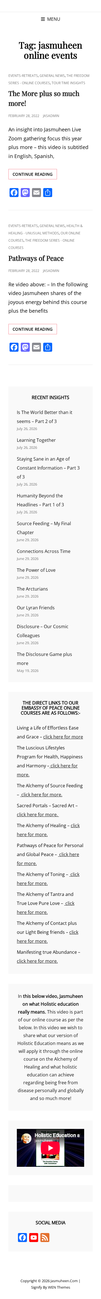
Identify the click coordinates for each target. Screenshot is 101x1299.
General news (52, 75)
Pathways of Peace (36, 257)
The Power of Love (36, 570)
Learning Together (36, 440)
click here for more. (41, 795)
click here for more (63, 737)
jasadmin (51, 115)
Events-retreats (23, 75)
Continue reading (35, 175)
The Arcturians (32, 589)
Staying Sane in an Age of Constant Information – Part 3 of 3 (48, 468)
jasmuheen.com (64, 1280)
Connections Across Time (43, 551)
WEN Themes (59, 1287)
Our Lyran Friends (36, 608)
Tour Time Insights (68, 83)
